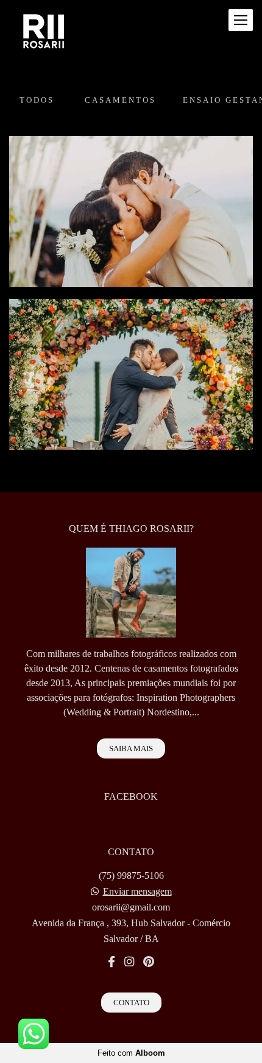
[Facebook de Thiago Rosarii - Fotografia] (111, 962)
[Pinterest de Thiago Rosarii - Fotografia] (148, 962)
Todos (36, 100)
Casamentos (120, 100)
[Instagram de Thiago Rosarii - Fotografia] (129, 962)
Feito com (131, 1053)
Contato (131, 1002)
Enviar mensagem (137, 891)
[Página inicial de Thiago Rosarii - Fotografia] (44, 33)
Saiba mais (131, 748)
